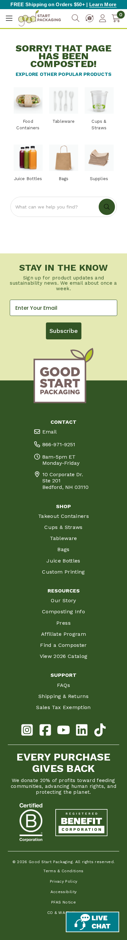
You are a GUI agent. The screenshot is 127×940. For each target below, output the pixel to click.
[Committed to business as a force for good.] (31, 822)
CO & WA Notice (63, 912)
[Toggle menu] (9, 18)
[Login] (102, 18)
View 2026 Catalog (64, 656)
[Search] (75, 18)
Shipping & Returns (63, 696)
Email (49, 432)
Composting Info (63, 611)
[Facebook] (45, 731)
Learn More (102, 4)
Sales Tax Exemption (63, 707)
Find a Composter (63, 645)
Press (63, 623)
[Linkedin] (81, 731)
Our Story (63, 600)
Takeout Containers (63, 516)
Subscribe (63, 330)
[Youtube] (63, 731)
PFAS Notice (63, 902)
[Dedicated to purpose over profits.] (81, 822)
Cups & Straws (63, 527)
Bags (63, 549)
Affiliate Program (63, 634)
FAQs (63, 685)
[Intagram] (27, 731)
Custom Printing (63, 572)
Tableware (63, 538)
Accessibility (63, 892)
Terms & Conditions (63, 871)
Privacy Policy (64, 881)
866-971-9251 (58, 444)
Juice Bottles (63, 561)
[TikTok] (99, 731)
